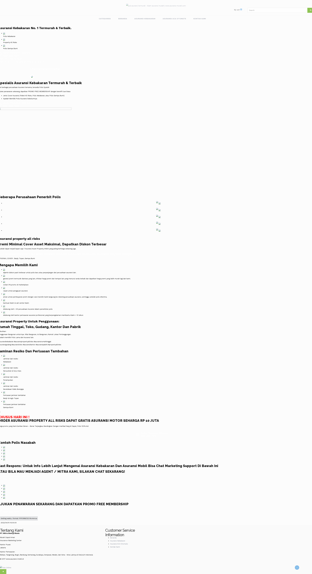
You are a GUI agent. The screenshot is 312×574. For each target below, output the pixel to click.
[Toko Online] (5, 567)
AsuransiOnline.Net (48, 68)
